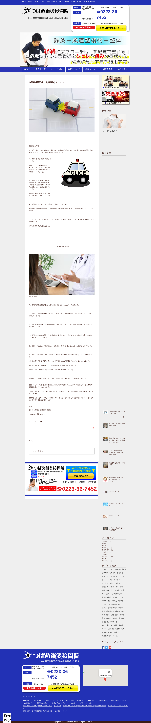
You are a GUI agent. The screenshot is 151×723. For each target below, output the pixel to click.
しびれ (104, 569)
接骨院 (31, 410)
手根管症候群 (112, 608)
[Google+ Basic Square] (110, 647)
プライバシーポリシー (87, 703)
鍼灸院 (36, 410)
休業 (103, 590)
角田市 (104, 629)
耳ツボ (122, 615)
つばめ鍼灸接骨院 (120, 569)
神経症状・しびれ (30, 706)
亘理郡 (117, 583)
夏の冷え (116, 597)
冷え (112, 590)
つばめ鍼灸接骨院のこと (37, 414)
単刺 (103, 594)
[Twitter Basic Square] (106, 647)
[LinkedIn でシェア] (41, 421)
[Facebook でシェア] (30, 421)
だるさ (110, 569)
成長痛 (104, 608)
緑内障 (49, 711)
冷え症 (43, 711)
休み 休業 (119, 587)
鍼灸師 (104, 632)
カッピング (115, 576)
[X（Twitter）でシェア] (35, 421)
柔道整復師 (110, 611)
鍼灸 (122, 629)
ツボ (103, 580)
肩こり (91, 706)
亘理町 (111, 583)
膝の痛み (27, 711)
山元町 (120, 601)
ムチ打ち (105, 583)
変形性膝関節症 (116, 594)
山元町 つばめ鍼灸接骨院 (111, 604)
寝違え (114, 601)
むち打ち (120, 573)
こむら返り (57, 711)
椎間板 (117, 611)
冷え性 (117, 590)
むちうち (112, 573)
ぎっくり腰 (57, 706)
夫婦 (121, 597)
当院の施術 (115, 700)
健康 (107, 590)
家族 (109, 601)
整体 (103, 611)
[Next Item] (123, 121)
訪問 (109, 629)
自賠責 (121, 625)
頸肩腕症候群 (106, 636)
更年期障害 (36, 711)
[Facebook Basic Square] (103, 647)
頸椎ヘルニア (118, 632)
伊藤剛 (111, 587)
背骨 (103, 618)
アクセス (80, 700)
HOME (26, 700)
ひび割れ (105, 573)
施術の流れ (104, 700)
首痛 (117, 636)
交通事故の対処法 (41, 703)
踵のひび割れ (83, 706)
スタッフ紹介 (63, 700)
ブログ (73, 703)
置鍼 (116, 615)
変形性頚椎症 (106, 597)
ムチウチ (117, 580)
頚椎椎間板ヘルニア (70, 706)
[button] (74, 69)
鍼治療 (49, 410)
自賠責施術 (28, 703)
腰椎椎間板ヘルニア (45, 706)
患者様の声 (37, 700)
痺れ (103, 615)
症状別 (124, 700)
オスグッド (106, 576)
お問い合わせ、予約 (59, 703)
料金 (72, 700)
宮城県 (104, 601)
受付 (107, 594)
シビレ (122, 576)
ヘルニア (109, 580)
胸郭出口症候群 (111, 618)
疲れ (122, 611)
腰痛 (122, 618)
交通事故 (43, 410)
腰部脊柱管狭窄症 (108, 622)
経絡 (112, 615)
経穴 (107, 615)
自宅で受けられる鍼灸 (109, 625)
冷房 (122, 590)
